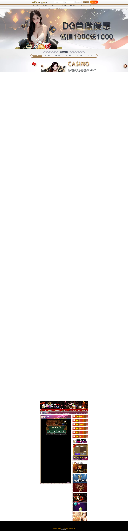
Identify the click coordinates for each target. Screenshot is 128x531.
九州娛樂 (66, 527)
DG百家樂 (63, 527)
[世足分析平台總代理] (80, 487)
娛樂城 (78, 420)
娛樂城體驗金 (79, 424)
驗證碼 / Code (77, 452)
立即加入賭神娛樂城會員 (80, 458)
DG (60, 527)
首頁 (43, 410)
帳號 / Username (77, 448)
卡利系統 (54, 527)
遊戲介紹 (64, 410)
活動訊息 (77, 410)
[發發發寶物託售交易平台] (80, 516)
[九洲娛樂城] (80, 506)
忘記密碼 (83, 454)
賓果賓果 (78, 436)
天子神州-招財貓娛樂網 (50, 405)
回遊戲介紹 (68, 482)
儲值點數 (57, 410)
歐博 (56, 527)
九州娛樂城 (79, 416)
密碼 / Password (77, 450)
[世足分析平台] (80, 497)
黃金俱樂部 (79, 428)
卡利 (51, 527)
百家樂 (71, 527)
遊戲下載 (71, 410)
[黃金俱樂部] (80, 468)
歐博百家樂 (58, 527)
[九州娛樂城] (80, 478)
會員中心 (50, 410)
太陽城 (78, 432)
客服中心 (84, 410)
